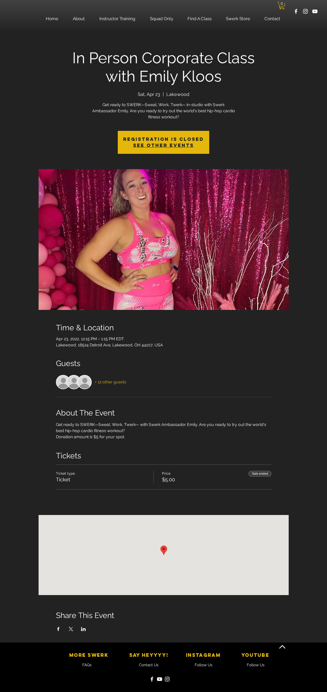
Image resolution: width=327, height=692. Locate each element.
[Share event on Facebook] (58, 629)
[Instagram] (167, 679)
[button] (281, 5)
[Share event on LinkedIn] (83, 629)
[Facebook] (152, 679)
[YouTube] (159, 679)
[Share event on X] (70, 629)
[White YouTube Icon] (315, 11)
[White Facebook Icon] (296, 11)
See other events (163, 145)
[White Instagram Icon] (305, 11)
